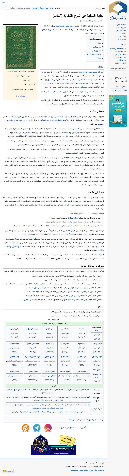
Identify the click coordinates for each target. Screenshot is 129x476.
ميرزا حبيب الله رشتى (69, 295)
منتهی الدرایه (79, 412)
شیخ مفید (96, 335)
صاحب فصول (51, 239)
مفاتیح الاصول (50, 356)
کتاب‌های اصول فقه (76, 419)
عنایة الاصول (55, 408)
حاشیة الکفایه (69, 405)
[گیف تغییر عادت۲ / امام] (118, 111)
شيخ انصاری (16, 246)
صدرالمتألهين (44, 120)
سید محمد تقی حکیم (15, 376)
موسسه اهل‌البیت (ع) (119, 90)
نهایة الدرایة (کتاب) (87, 21)
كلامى (26, 132)
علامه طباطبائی (59, 405)
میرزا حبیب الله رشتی (71, 230)
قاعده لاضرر (55, 221)
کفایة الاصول (53, 29)
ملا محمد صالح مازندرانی (46, 389)
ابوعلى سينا (23, 120)
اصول (74, 132)
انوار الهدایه (86, 405)
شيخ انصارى (29, 299)
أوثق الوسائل (85, 397)
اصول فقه (83, 29)
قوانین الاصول (97, 356)
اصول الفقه (97, 370)
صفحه (104, 8)
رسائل (44, 149)
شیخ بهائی (49, 348)
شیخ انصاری (81, 361)
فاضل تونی (32, 348)
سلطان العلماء (75, 389)
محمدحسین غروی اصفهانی (17, 71)
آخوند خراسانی (50, 75)
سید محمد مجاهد (50, 361)
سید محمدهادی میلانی (50, 83)
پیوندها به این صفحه (118, 48)
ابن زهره (49, 333)
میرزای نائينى (76, 205)
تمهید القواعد (81, 343)
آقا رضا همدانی (63, 205)
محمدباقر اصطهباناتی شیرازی (58, 79)
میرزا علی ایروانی (17, 412)
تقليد (57, 225)
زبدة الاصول (50, 343)
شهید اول (97, 348)
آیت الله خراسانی (61, 116)
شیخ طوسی (65, 333)
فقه (61, 91)
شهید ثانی (81, 348)
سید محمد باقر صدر (65, 376)
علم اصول (68, 91)
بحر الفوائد (51, 397)
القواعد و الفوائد (97, 343)
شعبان (72, 157)
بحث (98, 8)
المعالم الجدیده (65, 371)
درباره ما (123, 36)
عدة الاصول (65, 329)
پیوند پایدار (122, 60)
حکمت (50, 91)
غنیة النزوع (49, 329)
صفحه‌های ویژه (120, 54)
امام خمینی (32, 376)
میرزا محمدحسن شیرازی (77, 299)
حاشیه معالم (85, 389)
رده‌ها (101, 419)
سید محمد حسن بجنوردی (81, 376)
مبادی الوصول (14, 329)
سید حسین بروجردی (32, 405)
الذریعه (81, 329)
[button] (101, 38)
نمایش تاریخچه (38, 8)
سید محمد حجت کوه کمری (71, 83)
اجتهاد (63, 225)
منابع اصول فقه (91, 419)
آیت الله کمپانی (38, 412)
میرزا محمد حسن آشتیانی (38, 397)
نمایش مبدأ (49, 8)
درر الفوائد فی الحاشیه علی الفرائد (18, 397)
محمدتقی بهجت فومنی (78, 87)
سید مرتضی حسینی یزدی (41, 408)
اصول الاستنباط (50, 371)
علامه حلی (32, 333)
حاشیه (41, 116)
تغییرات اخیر (121, 27)
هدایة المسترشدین (24, 389)
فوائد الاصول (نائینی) (32, 356)
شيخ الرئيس (84, 140)
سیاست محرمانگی (99, 470)
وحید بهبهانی (14, 348)
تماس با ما (122, 39)
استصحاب (83, 225)
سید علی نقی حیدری (50, 376)
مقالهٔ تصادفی (121, 30)
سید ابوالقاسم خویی (96, 87)
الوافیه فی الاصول (33, 343)
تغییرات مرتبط (120, 51)
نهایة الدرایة (21, 96)
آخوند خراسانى (92, 161)
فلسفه (43, 91)
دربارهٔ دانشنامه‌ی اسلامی (86, 470)
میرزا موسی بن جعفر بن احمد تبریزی (68, 397)
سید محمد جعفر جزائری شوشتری (63, 412)
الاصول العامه (14, 371)
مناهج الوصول (33, 371)
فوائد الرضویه (48, 400)
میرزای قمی (96, 361)
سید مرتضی (81, 333)
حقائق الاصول (19, 405)
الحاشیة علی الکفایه (46, 405)
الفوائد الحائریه (14, 343)
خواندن (57, 8)
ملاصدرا (67, 279)
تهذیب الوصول (33, 329)
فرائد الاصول (81, 356)
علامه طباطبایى (62, 87)
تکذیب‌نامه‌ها (74, 470)
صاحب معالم (65, 348)
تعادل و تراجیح (72, 225)
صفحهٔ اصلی (121, 24)
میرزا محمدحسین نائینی (32, 361)
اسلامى (56, 120)
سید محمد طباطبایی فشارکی (83, 79)
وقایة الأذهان (14, 356)
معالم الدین (65, 343)
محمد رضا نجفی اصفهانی (14, 361)
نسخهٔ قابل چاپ (120, 57)
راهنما (124, 33)
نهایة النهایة (27, 412)
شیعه (92, 75)
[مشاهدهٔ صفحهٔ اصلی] (118, 10)
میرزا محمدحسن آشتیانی (48, 283)
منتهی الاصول (81, 371)
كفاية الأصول (28, 197)
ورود (3, 2)
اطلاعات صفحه (120, 63)
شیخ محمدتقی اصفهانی (35, 239)
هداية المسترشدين (12, 239)
